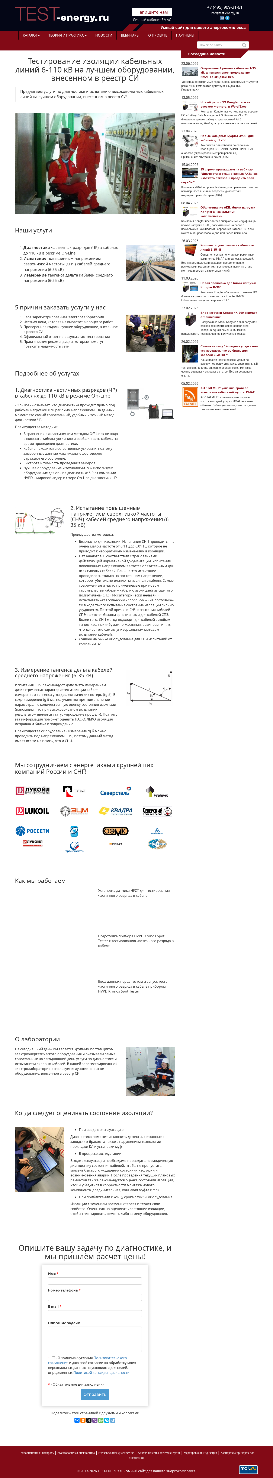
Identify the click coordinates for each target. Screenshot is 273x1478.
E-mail (54, 1306)
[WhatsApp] (100, 1420)
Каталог (30, 35)
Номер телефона (64, 1290)
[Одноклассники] (83, 1420)
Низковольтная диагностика (116, 1452)
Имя (53, 1273)
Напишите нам (152, 12)
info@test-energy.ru (225, 13)
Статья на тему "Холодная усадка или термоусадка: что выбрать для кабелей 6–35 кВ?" (229, 351)
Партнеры (185, 35)
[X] (88, 1420)
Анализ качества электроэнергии (159, 1452)
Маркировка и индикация (200, 1452)
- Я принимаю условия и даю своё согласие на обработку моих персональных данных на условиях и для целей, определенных (92, 1365)
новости (103, 35)
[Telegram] (112, 1420)
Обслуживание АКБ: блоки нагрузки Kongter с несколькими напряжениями (227, 212)
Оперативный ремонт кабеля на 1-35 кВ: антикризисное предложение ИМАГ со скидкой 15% (228, 72)
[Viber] (94, 1420)
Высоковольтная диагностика (76, 1452)
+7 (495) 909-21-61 (225, 7)
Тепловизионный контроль (36, 1452)
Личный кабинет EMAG (152, 19)
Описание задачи (64, 1323)
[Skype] (106, 1420)
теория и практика (66, 35)
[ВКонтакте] (77, 1420)
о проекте (157, 35)
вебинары (130, 35)
